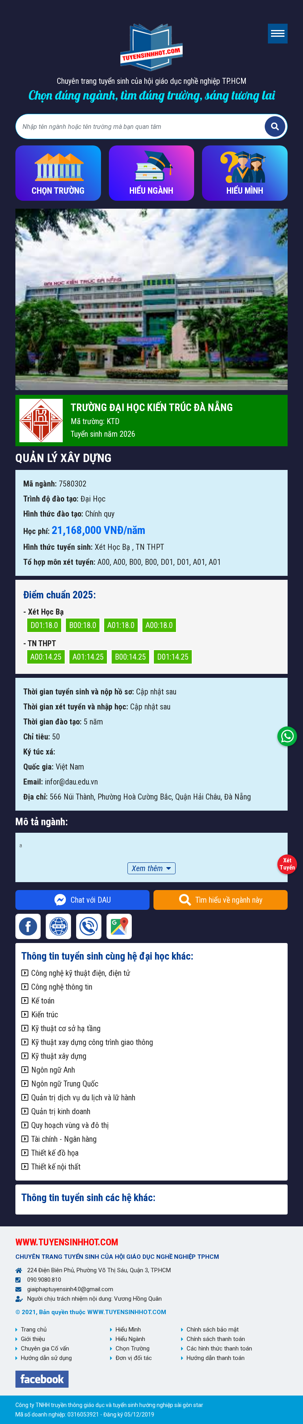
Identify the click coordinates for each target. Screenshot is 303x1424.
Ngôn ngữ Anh (53, 1070)
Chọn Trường (133, 1348)
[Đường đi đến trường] (119, 926)
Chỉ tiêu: (36, 736)
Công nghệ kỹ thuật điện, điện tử (80, 973)
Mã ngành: (40, 483)
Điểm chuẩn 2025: (59, 595)
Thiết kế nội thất (55, 1166)
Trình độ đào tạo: (51, 499)
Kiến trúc (44, 1014)
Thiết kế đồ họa (55, 1153)
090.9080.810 (44, 1279)
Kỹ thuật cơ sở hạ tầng (66, 1028)
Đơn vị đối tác (134, 1358)
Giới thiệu (33, 1339)
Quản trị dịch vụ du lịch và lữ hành (83, 1097)
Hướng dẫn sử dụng (46, 1358)
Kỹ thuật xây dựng (58, 1056)
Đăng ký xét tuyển (287, 862)
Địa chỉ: (35, 797)
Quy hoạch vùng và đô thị (70, 1125)
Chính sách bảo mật (213, 1329)
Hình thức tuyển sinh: (58, 547)
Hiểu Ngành (130, 1339)
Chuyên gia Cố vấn (45, 1348)
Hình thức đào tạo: (53, 514)
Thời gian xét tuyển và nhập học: (75, 706)
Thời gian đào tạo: (52, 721)
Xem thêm (147, 868)
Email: (33, 782)
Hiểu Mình (128, 1329)
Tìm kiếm (275, 126)
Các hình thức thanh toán (219, 1348)
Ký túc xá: (39, 751)
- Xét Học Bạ (43, 612)
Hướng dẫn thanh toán (216, 1358)
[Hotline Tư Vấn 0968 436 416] (287, 734)
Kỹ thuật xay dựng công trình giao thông (92, 1042)
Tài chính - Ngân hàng (64, 1139)
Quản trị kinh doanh (60, 1111)
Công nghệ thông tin (61, 987)
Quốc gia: (38, 766)
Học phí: (36, 531)
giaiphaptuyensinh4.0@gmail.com (70, 1289)
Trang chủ (34, 1329)
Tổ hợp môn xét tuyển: (59, 562)
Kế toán (42, 1000)
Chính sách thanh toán (216, 1339)
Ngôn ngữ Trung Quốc (64, 1083)
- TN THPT (39, 643)
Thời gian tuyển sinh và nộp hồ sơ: (78, 691)
